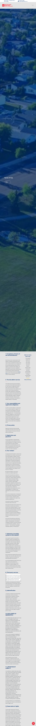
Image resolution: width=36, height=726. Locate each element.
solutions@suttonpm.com (23, 1)
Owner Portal (6, 0)
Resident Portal (11, 0)
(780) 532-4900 (21, 0)
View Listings (6, 1)
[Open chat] (33, 723)
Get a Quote (6, 182)
